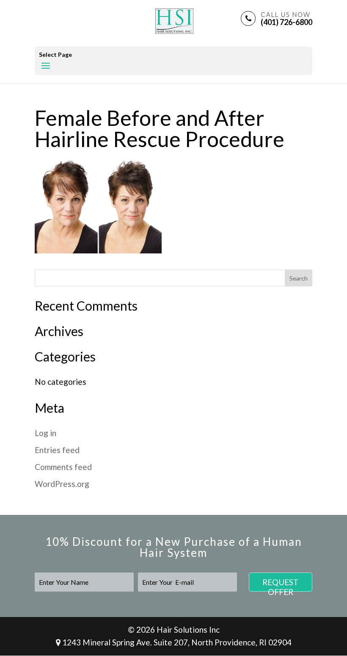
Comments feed (63, 467)
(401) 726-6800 (286, 18)
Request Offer (280, 584)
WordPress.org (62, 484)
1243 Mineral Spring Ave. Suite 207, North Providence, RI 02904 (176, 642)
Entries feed (57, 450)
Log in (45, 433)
